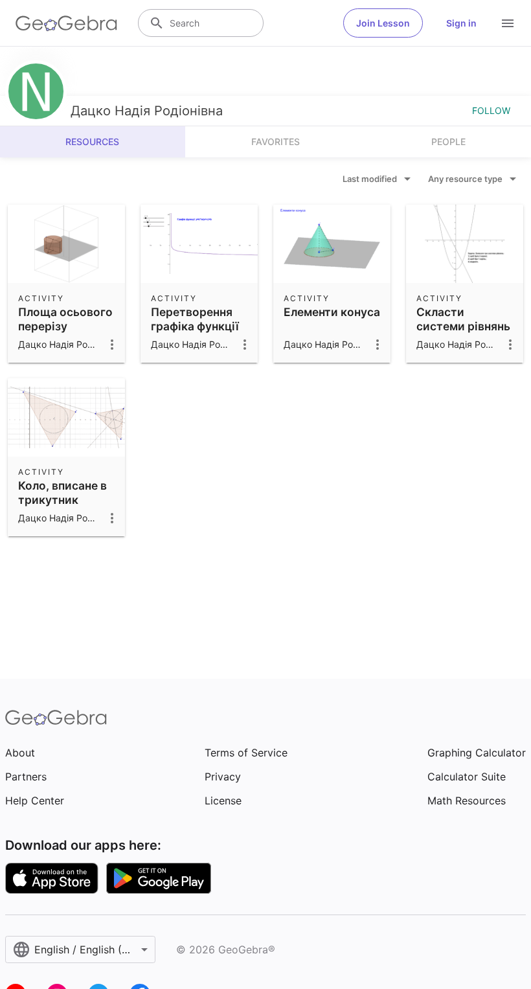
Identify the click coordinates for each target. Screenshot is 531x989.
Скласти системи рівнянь (463, 319)
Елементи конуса (332, 312)
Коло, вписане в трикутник (62, 492)
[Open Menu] (507, 23)
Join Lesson (383, 22)
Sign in (461, 22)
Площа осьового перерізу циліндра (65, 326)
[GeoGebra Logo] (66, 23)
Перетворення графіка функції (195, 319)
